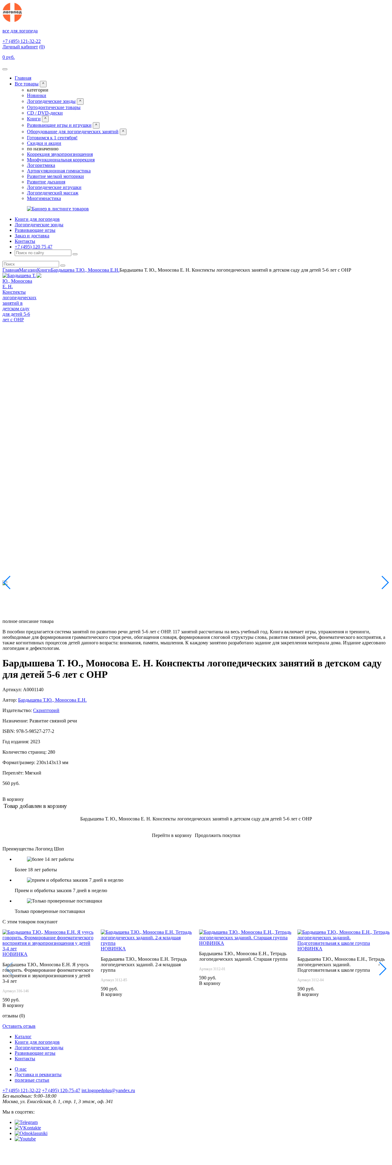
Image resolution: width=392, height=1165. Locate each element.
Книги (34, 118)
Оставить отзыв (19, 1026)
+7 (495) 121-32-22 (21, 41)
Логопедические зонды (51, 101)
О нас (21, 1069)
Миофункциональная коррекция (61, 159)
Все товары (27, 83)
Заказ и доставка (32, 235)
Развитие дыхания (46, 181)
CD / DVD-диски (45, 112)
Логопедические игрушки (54, 187)
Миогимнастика (44, 198)
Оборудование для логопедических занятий (73, 131)
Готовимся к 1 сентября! (52, 137)
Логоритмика (41, 165)
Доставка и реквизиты (38, 1074)
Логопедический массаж (52, 192)
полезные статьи (32, 1080)
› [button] (379, 964)
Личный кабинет (20, 46)
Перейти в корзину (172, 835)
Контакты (25, 241)
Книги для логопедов (37, 219)
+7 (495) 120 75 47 (33, 246)
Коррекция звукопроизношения (60, 154)
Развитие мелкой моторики (55, 176)
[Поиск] (75, 254)
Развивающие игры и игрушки (59, 125)
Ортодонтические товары (54, 107)
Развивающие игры (35, 230)
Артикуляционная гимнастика (59, 170)
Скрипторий (46, 710)
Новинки (36, 95)
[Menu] (4, 69)
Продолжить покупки (217, 835)
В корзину (13, 799)
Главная (23, 78)
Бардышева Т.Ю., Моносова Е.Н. (85, 270)
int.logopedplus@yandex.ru (108, 1090)
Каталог (23, 1036)
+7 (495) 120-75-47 (61, 1090)
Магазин (28, 270)
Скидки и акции (44, 143)
